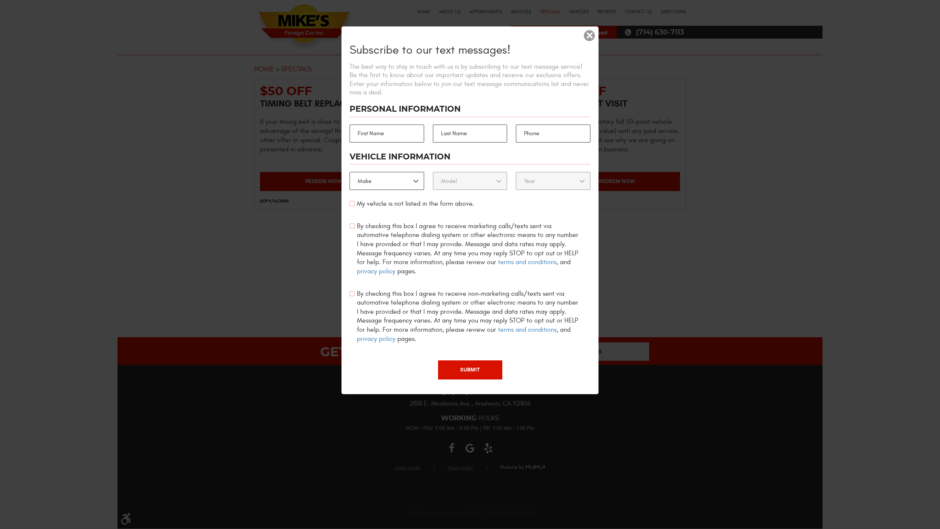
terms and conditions (527, 262)
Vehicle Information (400, 157)
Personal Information (405, 109)
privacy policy (376, 271)
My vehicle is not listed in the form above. (415, 204)
